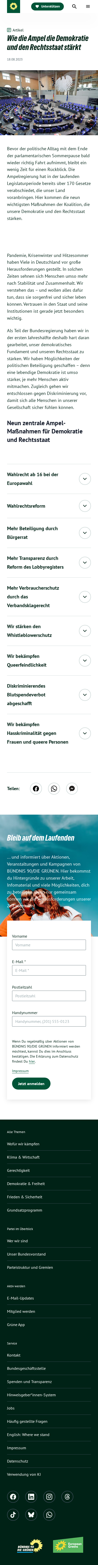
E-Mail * (19, 961)
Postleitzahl (22, 987)
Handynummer (24, 1012)
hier (32, 1061)
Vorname (19, 936)
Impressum (20, 1071)
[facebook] (36, 789)
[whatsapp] (54, 789)
